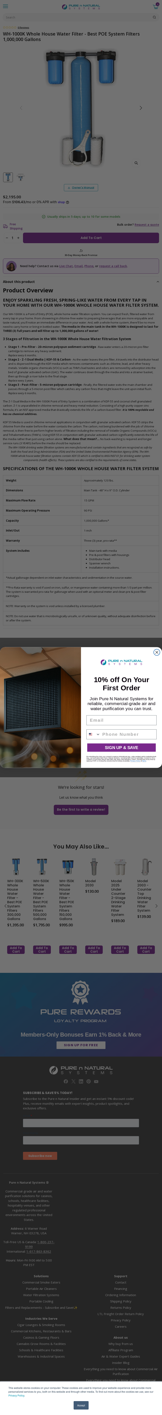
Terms (144, 761)
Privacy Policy (16, 1395)
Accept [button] (81, 1405)
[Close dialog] (157, 652)
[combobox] (93, 734)
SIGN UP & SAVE (121, 747)
